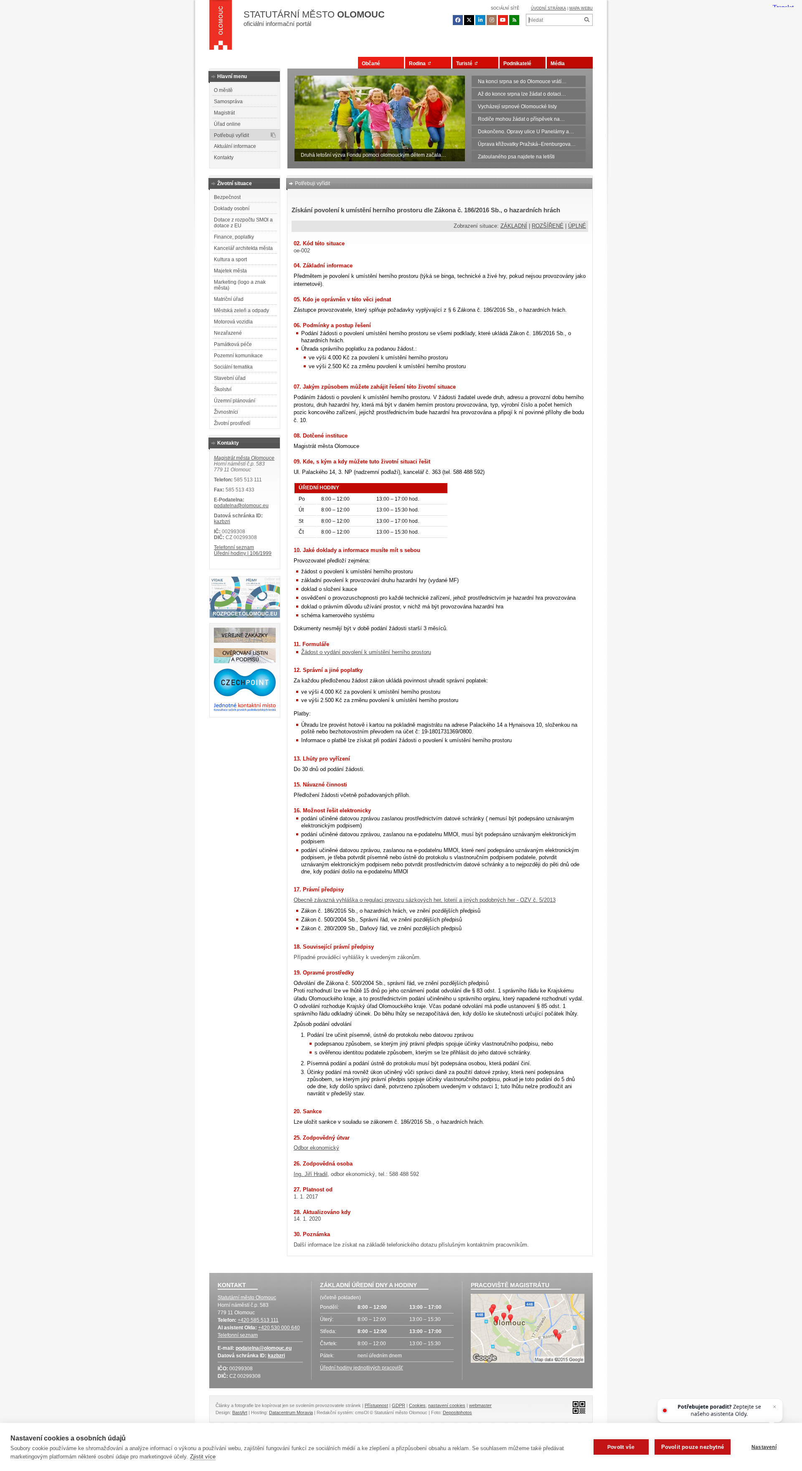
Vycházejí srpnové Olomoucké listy (517, 106)
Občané (371, 63)
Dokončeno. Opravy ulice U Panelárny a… (526, 132)
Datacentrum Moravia (291, 1412)
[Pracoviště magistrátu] (527, 1329)
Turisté (465, 63)
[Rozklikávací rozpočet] (245, 616)
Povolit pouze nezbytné (692, 1447)
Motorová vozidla (233, 322)
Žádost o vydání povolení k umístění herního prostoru (366, 652)
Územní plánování (234, 401)
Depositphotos (457, 1412)
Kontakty (223, 157)
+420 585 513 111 (258, 1320)
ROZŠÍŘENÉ (547, 226)
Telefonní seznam (234, 547)
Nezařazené (228, 333)
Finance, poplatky (234, 237)
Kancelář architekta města (243, 248)
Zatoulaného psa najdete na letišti (516, 157)
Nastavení (764, 1447)
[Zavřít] (774, 1407)
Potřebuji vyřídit (231, 135)
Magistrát (224, 113)
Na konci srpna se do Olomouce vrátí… (522, 81)
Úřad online (227, 124)
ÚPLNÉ (577, 226)
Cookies (417, 1405)
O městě (223, 90)
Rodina (418, 63)
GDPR (398, 1405)
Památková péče (233, 344)
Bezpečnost (227, 197)
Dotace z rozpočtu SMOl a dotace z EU (243, 223)
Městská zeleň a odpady (241, 310)
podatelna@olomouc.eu (241, 506)
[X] (469, 20)
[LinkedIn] (480, 20)
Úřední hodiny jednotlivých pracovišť (361, 1368)
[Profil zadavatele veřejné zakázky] (245, 641)
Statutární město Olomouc (247, 1297)
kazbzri (222, 521)
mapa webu (581, 8)
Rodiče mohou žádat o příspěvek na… (521, 119)
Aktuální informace (235, 146)
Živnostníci (226, 412)
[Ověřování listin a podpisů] (245, 661)
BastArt (239, 1412)
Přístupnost (376, 1405)
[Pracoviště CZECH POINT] (245, 694)
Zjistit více (203, 1456)
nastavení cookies (446, 1405)
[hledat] (587, 20)
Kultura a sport (230, 259)
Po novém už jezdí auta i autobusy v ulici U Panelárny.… (364, 155)
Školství (222, 389)
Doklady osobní (231, 208)
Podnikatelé (517, 63)
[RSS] (514, 20)
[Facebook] (458, 20)
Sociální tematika (233, 367)
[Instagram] (492, 20)
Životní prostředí (232, 423)
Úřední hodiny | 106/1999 (243, 553)
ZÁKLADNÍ (513, 226)
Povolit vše (620, 1447)
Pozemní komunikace (238, 356)
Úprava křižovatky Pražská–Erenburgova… (527, 144)
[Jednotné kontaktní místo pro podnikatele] (245, 710)
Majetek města (230, 271)
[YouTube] (503, 20)
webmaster (480, 1405)
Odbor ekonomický (316, 1148)
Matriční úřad (229, 299)
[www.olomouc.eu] (221, 27)
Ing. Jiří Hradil (310, 1174)
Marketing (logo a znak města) (240, 285)
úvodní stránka (548, 8)
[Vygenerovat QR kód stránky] (576, 1407)
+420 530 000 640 (279, 1328)
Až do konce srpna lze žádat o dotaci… (522, 94)
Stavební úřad (230, 378)
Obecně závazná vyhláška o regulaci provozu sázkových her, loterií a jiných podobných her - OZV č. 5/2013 (425, 900)
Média (558, 63)
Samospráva (228, 101)
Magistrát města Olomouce (244, 458)
